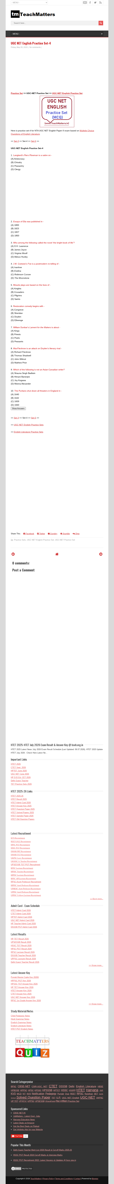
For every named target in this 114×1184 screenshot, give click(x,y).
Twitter (42, 534)
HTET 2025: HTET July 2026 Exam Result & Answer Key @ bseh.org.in (47, 745)
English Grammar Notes (21, 1022)
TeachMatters (35, 1179)
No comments (35, 47)
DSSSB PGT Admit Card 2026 (24, 927)
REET (73, 1094)
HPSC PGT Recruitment (20, 845)
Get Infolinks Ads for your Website (28, 1129)
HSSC (64, 1090)
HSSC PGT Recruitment (20, 848)
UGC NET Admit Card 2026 (22, 920)
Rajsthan (89, 1094)
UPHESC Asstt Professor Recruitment (26, 888)
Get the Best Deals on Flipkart (26, 1126)
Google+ (53, 534)
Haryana (92, 1090)
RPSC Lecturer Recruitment (22, 868)
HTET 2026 (16, 764)
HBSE (100, 1086)
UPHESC (23, 1101)
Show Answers (18, 408)
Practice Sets (20, 540)
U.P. (58, 1097)
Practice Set (17, 93)
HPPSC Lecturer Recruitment (22, 875)
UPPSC (30, 1101)
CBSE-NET (24, 1086)
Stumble (66, 534)
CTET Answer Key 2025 (21, 994)
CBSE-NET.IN (19, 1113)
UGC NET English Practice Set (40, 540)
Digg (77, 534)
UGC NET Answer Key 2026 (23, 997)
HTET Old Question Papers (22, 819)
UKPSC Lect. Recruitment (21, 858)
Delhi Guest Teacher (19, 781)
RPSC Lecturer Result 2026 (23, 952)
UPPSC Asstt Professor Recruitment (25, 892)
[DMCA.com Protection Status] (22, 1170)
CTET (53, 1086)
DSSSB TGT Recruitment (21, 855)
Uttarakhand (50, 1101)
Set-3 (16, 141)
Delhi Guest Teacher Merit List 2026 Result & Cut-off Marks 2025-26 (42, 1150)
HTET (80, 1090)
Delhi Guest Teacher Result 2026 (25, 962)
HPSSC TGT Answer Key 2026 (24, 984)
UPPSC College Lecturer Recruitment (26, 895)
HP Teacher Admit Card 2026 (23, 923)
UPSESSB (40, 1101)
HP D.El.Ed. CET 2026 (21, 777)
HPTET (56, 1090)
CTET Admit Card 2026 (21, 914)
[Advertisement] (57, 71)
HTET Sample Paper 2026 (22, 816)
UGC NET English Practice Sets (28, 425)
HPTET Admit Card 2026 (21, 917)
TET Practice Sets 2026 (21, 784)
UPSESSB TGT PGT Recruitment (25, 864)
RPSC (80, 1093)
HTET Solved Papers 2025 (22, 812)
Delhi (71, 1086)
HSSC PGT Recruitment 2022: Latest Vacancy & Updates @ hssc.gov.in (44, 1160)
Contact (77, 1179)
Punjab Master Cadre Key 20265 (25, 977)
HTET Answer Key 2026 (21, 990)
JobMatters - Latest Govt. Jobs (26, 1116)
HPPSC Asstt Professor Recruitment (25, 885)
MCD (19, 1094)
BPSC (13, 1086)
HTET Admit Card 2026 (21, 802)
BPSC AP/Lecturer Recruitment (23, 878)
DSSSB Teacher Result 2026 (23, 955)
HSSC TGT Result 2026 (21, 945)
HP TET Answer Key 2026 (22, 987)
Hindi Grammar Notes (20, 1019)
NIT (24, 1094)
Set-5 (33, 141)
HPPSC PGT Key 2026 (21, 981)
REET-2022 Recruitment (21, 841)
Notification (38, 1093)
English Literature (86, 1086)
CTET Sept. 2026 (18, 767)
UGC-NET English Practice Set (67, 93)
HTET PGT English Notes (22, 1029)
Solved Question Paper (33, 1097)
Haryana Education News (24, 1119)
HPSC (31, 1090)
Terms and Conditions (64, 1179)
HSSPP (72, 1090)
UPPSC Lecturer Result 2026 (23, 959)
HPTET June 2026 (19, 771)
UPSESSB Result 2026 (21, 942)
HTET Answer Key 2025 (21, 806)
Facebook (29, 534)
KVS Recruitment (18, 838)
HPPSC (23, 1090)
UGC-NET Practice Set (65, 540)
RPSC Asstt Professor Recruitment (26, 882)
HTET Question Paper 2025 (23, 809)
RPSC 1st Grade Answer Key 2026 (26, 1000)
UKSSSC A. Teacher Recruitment (24, 861)
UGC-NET (87, 1097)
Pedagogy (50, 1093)
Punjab (60, 1094)
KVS (13, 1093)
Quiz (67, 1094)
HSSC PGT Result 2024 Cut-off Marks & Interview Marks (37, 1155)
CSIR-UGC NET (39, 1086)
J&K (101, 1090)
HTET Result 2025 (19, 799)
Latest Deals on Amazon (23, 1123)
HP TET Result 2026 (20, 939)
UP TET (14, 1101)
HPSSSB (47, 1090)
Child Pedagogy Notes (20, 1016)
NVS (29, 1094)
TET (54, 1098)
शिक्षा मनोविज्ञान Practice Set (67, 1101)
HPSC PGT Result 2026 (21, 949)
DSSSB (63, 1086)
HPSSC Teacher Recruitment (22, 871)
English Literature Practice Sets (28, 432)
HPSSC (37, 1090)
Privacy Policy (48, 1179)
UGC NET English (70, 1098)
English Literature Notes (21, 1026)
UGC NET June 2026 (20, 774)
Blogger (95, 1179)
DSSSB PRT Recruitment (21, 851)
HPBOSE (15, 1090)
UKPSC (99, 1098)
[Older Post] (100, 554)
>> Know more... (96, 898)
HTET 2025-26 (17, 796)
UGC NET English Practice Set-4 (31, 43)
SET (96, 1094)
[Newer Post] (13, 554)
